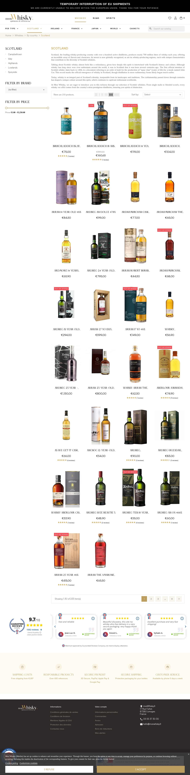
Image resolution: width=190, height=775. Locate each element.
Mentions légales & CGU (61, 720)
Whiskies (80, 18)
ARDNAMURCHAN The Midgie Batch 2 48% (169, 212)
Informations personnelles (106, 712)
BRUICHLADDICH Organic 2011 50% (169, 146)
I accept (140, 769)
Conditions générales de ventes (64, 712)
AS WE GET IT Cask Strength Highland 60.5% (66, 450)
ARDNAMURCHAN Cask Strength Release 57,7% (135, 212)
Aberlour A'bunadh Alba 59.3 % (169, 388)
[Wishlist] (169, 18)
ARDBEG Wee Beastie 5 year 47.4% (100, 513)
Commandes (100, 716)
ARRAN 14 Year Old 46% (66, 212)
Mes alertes (100, 733)
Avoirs (97, 720)
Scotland (13, 48)
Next (179, 599)
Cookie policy (11, 763)
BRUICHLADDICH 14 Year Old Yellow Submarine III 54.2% (135, 146)
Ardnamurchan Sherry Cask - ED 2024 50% (169, 271)
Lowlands (12, 67)
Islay (10, 58)
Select (147, 94)
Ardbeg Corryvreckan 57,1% (135, 450)
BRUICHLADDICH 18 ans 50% (101, 146)
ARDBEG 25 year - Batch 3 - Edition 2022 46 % (66, 388)
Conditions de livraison (60, 716)
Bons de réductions (103, 729)
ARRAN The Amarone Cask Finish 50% (100, 575)
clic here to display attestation (117, 646)
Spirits (110, 18)
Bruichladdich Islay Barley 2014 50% (66, 146)
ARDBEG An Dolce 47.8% (101, 212)
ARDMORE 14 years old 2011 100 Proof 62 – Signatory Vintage (66, 271)
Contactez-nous (57, 729)
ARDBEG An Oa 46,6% (169, 513)
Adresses (99, 725)
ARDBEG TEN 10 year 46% (135, 513)
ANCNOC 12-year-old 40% (101, 450)
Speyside (12, 72)
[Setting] (175, 18)
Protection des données (60, 725)
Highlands (13, 63)
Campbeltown (15, 54)
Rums (96, 18)
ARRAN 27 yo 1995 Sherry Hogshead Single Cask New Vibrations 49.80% (101, 329)
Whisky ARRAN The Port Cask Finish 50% (135, 388)
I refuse (49, 769)
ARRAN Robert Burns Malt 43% (135, 271)
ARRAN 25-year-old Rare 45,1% (101, 388)
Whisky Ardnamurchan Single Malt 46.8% (169, 329)
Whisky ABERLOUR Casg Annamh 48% (66, 513)
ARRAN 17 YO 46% (135, 329)
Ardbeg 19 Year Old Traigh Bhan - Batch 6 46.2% (66, 329)
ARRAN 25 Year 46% (66, 575)
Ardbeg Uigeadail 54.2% (169, 450)
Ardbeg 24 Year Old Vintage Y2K (100, 271)
